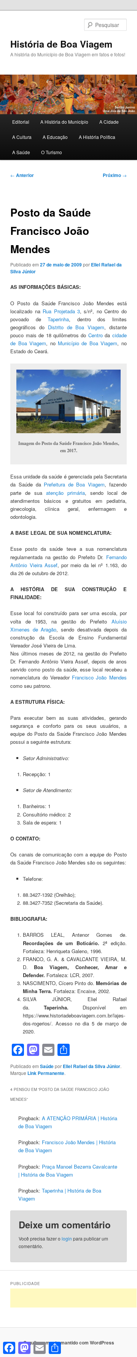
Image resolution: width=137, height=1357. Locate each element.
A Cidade (109, 121)
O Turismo (51, 152)
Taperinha (58, 319)
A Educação (55, 137)
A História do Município (64, 121)
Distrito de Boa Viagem (76, 327)
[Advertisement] (73, 1298)
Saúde (47, 1066)
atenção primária (65, 492)
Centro (95, 335)
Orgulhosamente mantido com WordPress (68, 1342)
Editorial (20, 121)
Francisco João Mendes (99, 677)
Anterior (22, 175)
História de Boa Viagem (61, 43)
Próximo (115, 175)
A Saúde (21, 152)
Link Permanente (45, 1073)
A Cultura (22, 137)
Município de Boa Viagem (87, 343)
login (67, 1238)
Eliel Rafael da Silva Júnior (91, 1066)
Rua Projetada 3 (61, 311)
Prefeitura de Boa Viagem (74, 484)
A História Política (97, 137)
